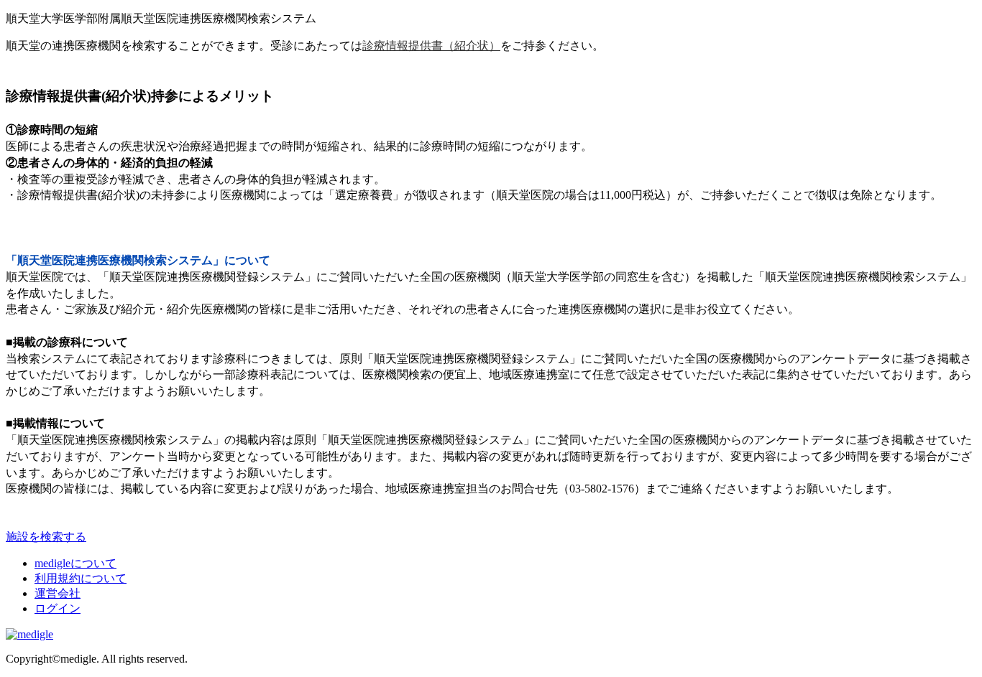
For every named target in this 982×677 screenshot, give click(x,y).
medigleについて (75, 563)
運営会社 (58, 593)
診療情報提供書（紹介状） (431, 45)
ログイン (58, 608)
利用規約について (81, 578)
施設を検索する (46, 537)
